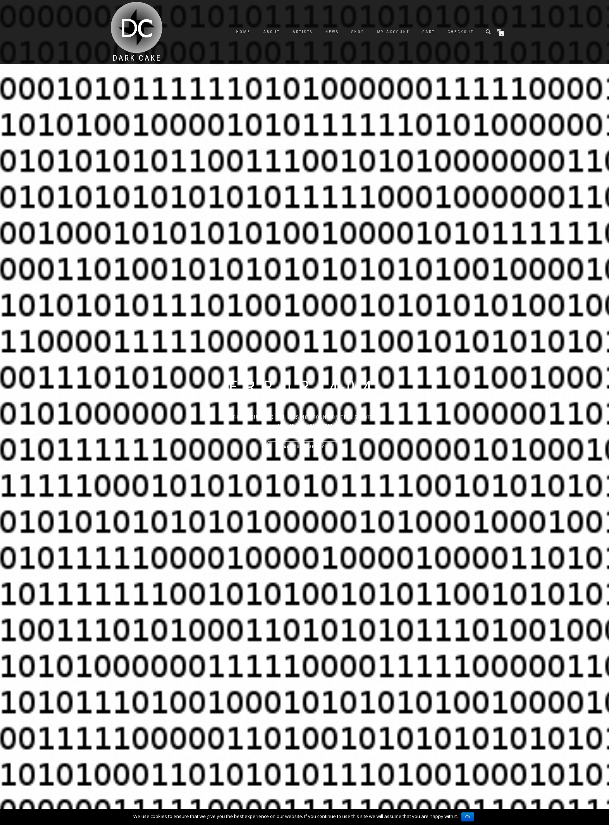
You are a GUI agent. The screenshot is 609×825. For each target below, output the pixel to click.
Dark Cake (136, 58)
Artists (303, 32)
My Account (393, 32)
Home (243, 32)
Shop (357, 32)
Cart (428, 32)
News (332, 32)
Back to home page (304, 447)
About (271, 32)
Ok (467, 816)
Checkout (461, 32)
